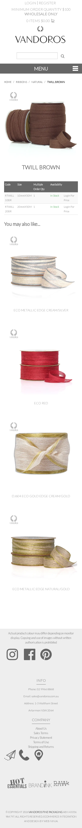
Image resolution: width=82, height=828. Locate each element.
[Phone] (24, 754)
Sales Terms (41, 733)
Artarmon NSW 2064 (41, 710)
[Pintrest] (46, 654)
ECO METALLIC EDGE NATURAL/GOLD (41, 589)
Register (47, 3)
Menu (41, 68)
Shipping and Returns (41, 747)
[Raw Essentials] (61, 781)
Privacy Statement (41, 737)
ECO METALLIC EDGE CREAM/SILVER (41, 310)
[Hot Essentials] (17, 782)
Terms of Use (41, 742)
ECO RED (41, 403)
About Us (41, 728)
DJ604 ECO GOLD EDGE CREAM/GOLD (41, 496)
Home (8, 81)
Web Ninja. (51, 821)
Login (30, 3)
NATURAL (37, 81)
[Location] (38, 754)
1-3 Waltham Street (46, 703)
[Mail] (10, 754)
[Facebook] (29, 654)
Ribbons (21, 81)
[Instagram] (12, 654)
